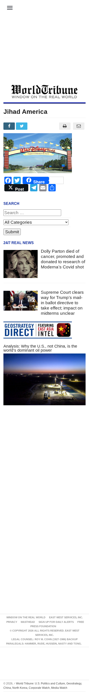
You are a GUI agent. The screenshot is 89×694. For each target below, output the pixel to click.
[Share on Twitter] (22, 126)
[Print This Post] (65, 126)
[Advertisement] (44, 50)
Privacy (11, 622)
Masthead (28, 622)
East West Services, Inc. (66, 617)
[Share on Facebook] (9, 126)
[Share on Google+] (35, 126)
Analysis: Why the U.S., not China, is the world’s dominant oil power (40, 348)
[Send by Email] (79, 126)
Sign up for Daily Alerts (56, 622)
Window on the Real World (25, 617)
